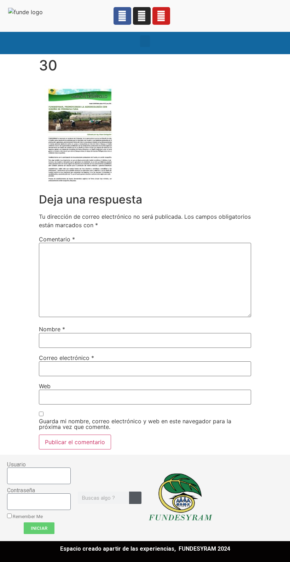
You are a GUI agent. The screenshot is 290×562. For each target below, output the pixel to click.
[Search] (135, 498)
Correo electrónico (66, 358)
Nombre (52, 329)
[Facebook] (122, 16)
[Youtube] (161, 16)
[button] (145, 41)
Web (45, 386)
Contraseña (21, 490)
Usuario (16, 465)
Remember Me (27, 516)
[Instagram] (142, 16)
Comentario (57, 239)
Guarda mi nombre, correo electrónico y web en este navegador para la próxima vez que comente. (135, 424)
